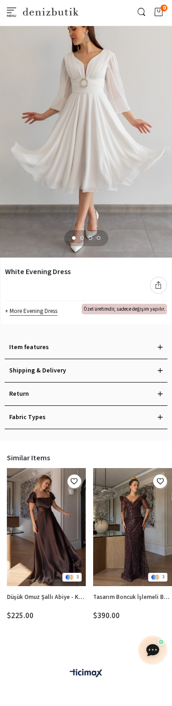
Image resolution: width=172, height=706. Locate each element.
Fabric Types (27, 417)
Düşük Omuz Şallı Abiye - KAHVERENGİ (46, 597)
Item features (29, 347)
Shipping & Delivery (37, 370)
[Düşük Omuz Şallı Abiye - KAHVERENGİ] (46, 527)
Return (19, 394)
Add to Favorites (74, 481)
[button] (74, 238)
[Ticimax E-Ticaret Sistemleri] (86, 674)
